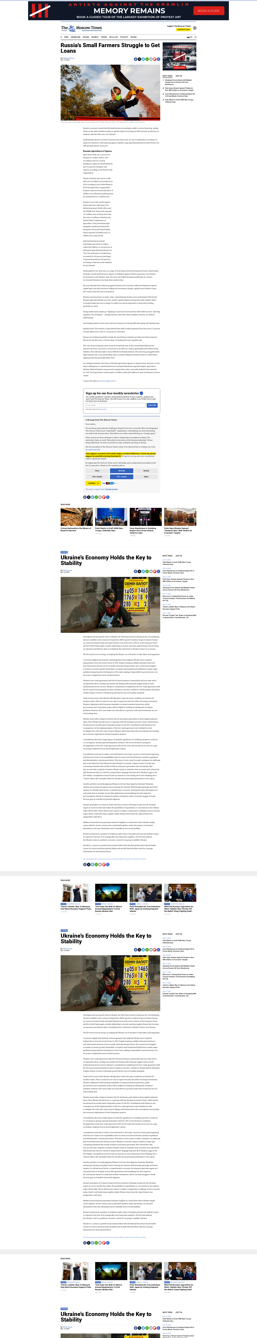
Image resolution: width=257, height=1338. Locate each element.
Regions (86, 37)
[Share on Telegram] (143, 59)
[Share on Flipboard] (154, 59)
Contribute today (183, 29)
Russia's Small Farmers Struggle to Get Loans (110, 48)
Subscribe (152, 405)
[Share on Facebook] (135, 59)
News (66, 37)
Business (95, 37)
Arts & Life (113, 37)
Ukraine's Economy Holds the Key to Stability (106, 560)
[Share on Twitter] (139, 59)
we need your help (93, 449)
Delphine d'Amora (68, 58)
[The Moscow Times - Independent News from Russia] (81, 28)
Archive (134, 37)
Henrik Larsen (67, 570)
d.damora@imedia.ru (108, 381)
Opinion (104, 37)
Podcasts (124, 37)
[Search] (195, 37)
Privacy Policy (103, 409)
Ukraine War (75, 37)
